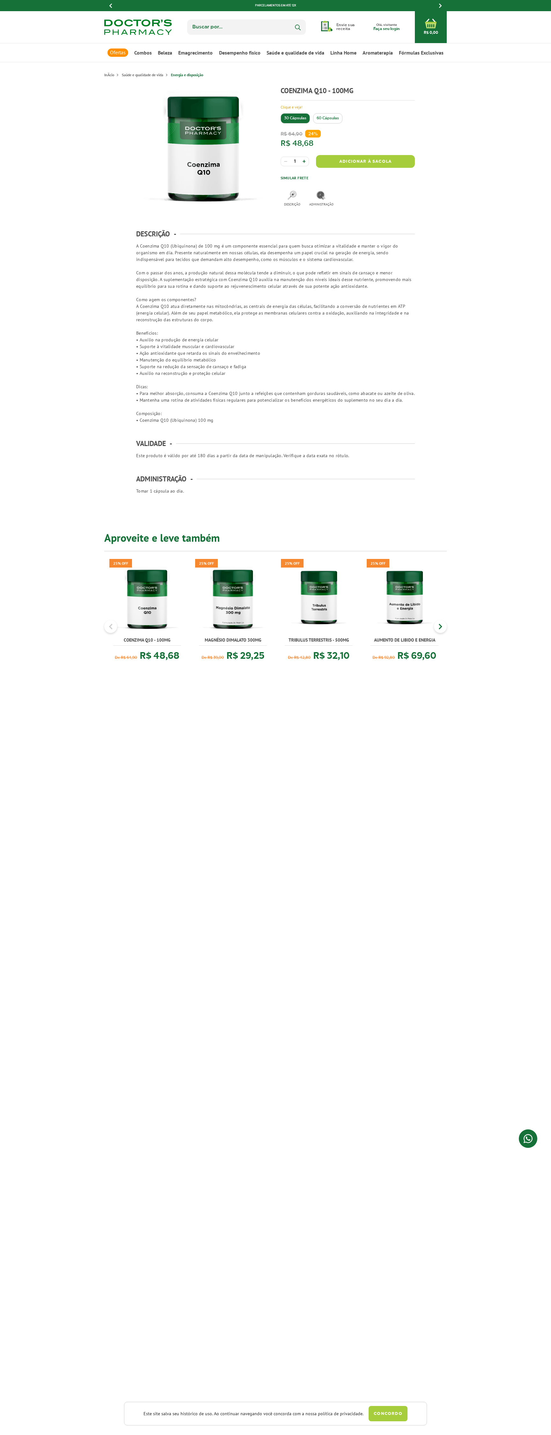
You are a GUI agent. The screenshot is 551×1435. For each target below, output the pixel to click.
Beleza (165, 52)
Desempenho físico (240, 52)
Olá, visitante (386, 27)
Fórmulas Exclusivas (421, 52)
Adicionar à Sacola (365, 162)
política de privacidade (340, 1413)
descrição (292, 204)
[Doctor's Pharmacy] (109, 74)
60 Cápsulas (328, 118)
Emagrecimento (195, 52)
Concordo (388, 1414)
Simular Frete (294, 177)
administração (320, 204)
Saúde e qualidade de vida (295, 52)
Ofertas (118, 53)
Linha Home (343, 52)
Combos (143, 52)
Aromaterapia (378, 52)
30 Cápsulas (295, 118)
